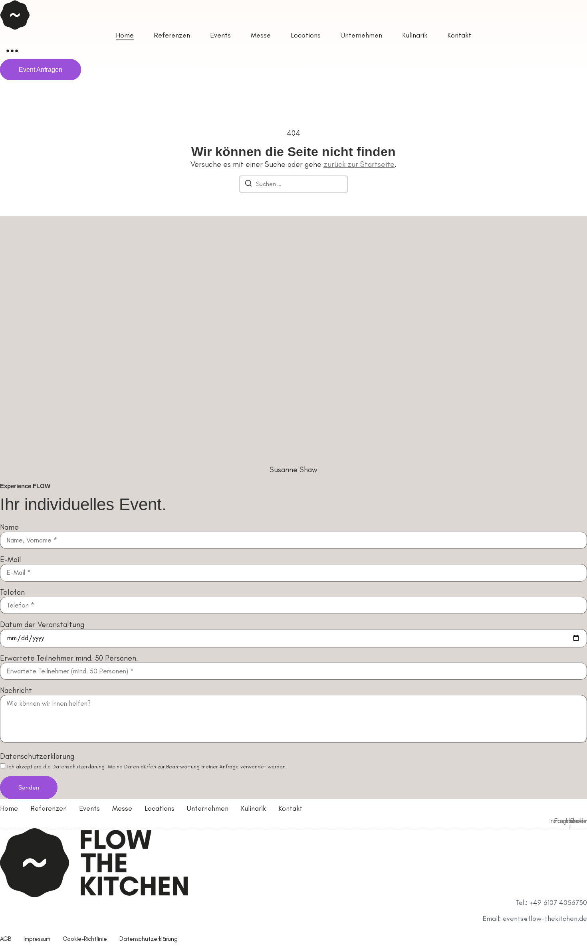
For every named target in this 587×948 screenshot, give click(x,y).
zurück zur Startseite (359, 164)
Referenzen (48, 808)
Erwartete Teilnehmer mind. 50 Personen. (69, 658)
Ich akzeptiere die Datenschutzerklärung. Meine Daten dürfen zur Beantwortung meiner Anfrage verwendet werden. (147, 766)
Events (89, 808)
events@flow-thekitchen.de (545, 918)
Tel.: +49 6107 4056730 (551, 902)
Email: (492, 918)
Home (9, 808)
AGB (5, 938)
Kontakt (290, 808)
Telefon (12, 592)
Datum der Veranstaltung (42, 624)
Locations (160, 808)
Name (9, 527)
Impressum (37, 938)
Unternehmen (207, 808)
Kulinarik (253, 808)
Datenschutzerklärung (37, 756)
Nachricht (16, 690)
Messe (122, 808)
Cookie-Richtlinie (85, 938)
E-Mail (10, 559)
